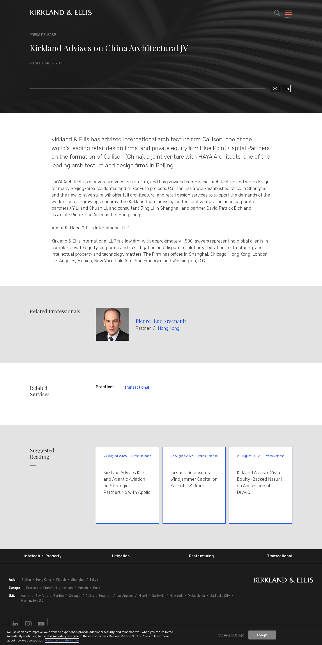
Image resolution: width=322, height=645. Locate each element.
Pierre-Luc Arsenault (161, 320)
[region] (161, 635)
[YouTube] (41, 624)
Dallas (90, 596)
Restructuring (201, 556)
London (67, 588)
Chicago (74, 596)
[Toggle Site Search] (277, 13)
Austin (25, 596)
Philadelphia (196, 596)
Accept (262, 634)
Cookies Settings (231, 634)
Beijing (26, 580)
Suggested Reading (42, 453)
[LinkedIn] (287, 88)
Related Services (40, 391)
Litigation (121, 556)
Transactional (136, 387)
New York (176, 596)
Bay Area (41, 596)
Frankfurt (50, 588)
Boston (58, 596)
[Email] (275, 88)
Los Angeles (125, 596)
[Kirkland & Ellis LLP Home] (283, 581)
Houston (105, 596)
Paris (96, 588)
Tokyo (94, 580)
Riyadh (61, 580)
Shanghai (77, 580)
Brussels (32, 588)
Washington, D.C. (32, 600)
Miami (143, 596)
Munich (83, 588)
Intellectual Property (43, 556)
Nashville (158, 596)
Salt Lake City (220, 596)
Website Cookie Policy (62, 640)
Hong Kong (169, 328)
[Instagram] (28, 624)
